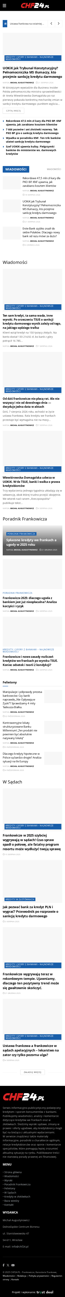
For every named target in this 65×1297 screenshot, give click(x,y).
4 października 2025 (14, 770)
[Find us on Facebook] (4, 1265)
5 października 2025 (14, 747)
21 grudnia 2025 (49, 549)
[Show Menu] (4, 5)
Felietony (9, 1188)
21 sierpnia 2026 (45, 82)
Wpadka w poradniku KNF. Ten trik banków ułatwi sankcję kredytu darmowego (33, 139)
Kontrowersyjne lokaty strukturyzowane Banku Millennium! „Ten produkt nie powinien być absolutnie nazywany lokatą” (20, 730)
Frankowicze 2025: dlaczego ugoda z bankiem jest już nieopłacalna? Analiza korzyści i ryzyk (30, 602)
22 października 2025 (15, 716)
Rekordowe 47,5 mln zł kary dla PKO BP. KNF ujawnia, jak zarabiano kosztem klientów (33, 122)
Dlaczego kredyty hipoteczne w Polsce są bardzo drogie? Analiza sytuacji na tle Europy (22, 757)
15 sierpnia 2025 (12, 854)
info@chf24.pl (20, 1246)
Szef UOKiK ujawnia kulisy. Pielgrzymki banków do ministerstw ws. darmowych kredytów (31, 150)
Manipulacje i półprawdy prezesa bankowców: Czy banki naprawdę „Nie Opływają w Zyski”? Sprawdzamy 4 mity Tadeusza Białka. (22, 699)
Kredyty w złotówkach (20, 899)
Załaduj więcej (32, 1072)
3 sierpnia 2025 (12, 921)
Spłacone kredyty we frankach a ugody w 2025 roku (31, 542)
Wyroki (8, 1180)
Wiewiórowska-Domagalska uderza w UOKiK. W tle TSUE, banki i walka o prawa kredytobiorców (31, 482)
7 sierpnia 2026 (45, 346)
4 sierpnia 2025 (45, 611)
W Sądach (10, 1192)
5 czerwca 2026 (32, 245)
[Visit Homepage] (35, 5)
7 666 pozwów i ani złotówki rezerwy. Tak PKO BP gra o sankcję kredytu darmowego (32, 131)
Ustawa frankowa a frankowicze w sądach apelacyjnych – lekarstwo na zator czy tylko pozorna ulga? (31, 1050)
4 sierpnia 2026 (45, 508)
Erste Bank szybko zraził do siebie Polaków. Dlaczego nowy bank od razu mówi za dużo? (41, 232)
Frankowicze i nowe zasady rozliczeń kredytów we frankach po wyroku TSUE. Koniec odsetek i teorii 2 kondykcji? (30, 661)
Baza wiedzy (11, 1200)
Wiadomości (54, 169)
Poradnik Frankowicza (21, 533)
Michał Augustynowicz (22, 82)
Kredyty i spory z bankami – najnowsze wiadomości (30, 58)
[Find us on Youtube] (13, 1265)
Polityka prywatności (39, 1275)
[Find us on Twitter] (7, 1265)
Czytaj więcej (13, 110)
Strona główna (13, 1172)
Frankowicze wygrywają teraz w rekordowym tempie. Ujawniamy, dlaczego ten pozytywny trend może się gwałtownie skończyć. (31, 981)
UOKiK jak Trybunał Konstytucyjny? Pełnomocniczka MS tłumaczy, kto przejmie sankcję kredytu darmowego (32, 72)
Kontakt (9, 1204)
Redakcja (21, 1275)
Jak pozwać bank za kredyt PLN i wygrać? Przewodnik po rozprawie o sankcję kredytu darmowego (30, 911)
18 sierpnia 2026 (32, 194)
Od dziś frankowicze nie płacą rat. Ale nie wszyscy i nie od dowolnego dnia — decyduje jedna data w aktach (31, 403)
